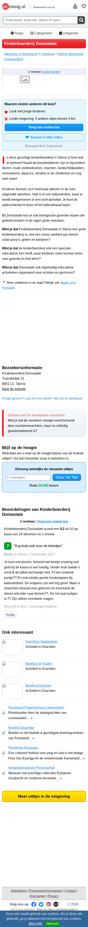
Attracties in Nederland (20, 54)
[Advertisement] (44, 332)
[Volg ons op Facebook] (33, 904)
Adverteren (19, 890)
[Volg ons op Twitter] (41, 904)
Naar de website (14, 389)
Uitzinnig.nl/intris (22, 909)
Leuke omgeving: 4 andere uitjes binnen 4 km (42, 118)
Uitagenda (70, 33)
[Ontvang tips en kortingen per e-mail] (56, 904)
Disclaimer (37, 896)
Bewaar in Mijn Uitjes (46, 137)
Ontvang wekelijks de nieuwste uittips (44, 469)
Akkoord (52, 923)
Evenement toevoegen (45, 890)
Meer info (35, 923)
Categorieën (42, 33)
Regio (19, 33)
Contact (70, 890)
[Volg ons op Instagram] (48, 904)
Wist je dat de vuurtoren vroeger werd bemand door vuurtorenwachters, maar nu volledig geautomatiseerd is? (41, 423)
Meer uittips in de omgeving (44, 796)
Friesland (47, 54)
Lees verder (51, 72)
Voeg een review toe (44, 127)
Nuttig (10, 614)
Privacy (53, 896)
